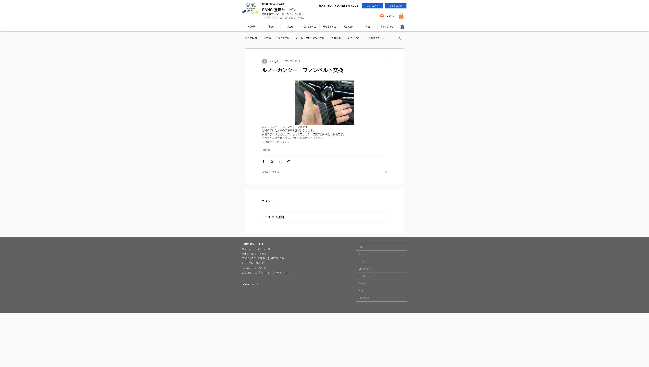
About (361, 254)
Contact (362, 283)
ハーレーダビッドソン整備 (310, 38)
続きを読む (374, 38)
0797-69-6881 (256, 263)
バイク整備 (283, 38)
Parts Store (364, 298)
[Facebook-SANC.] (402, 27)
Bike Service (364, 276)
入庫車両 (336, 38)
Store (361, 261)
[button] (401, 16)
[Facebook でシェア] (263, 161)
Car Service (364, 269)
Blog (361, 291)
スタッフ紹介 (354, 38)
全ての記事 (251, 38)
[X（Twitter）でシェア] (271, 161)
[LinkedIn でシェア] (280, 161)
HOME (362, 247)
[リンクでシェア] (288, 161)
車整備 (267, 38)
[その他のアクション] (385, 61)
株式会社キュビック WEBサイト (271, 272)
